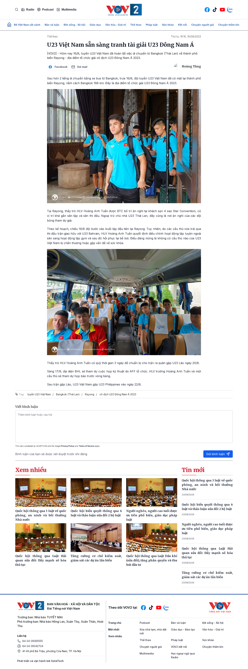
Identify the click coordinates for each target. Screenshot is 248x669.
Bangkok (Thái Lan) (68, 394)
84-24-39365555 (32, 640)
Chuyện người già (202, 24)
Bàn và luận (52, 24)
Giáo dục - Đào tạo (183, 629)
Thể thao (135, 24)
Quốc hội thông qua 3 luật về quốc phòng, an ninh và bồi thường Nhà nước (207, 485)
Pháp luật (152, 24)
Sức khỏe (168, 24)
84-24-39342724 (32, 646)
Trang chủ (114, 622)
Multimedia (69, 9)
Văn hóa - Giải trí (115, 24)
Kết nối (182, 24)
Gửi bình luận (215, 454)
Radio (30, 9)
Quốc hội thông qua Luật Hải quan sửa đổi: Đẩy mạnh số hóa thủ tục (207, 553)
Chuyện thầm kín (228, 24)
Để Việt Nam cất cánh (27, 24)
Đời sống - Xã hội (74, 24)
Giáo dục (95, 24)
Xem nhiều (115, 636)
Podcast (48, 9)
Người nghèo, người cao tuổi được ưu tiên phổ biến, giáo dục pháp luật (207, 529)
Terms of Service (86, 446)
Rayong (89, 394)
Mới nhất (113, 629)
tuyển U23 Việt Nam (39, 394)
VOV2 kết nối (179, 646)
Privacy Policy (67, 446)
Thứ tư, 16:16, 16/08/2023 (186, 36)
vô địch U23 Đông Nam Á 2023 (117, 394)
